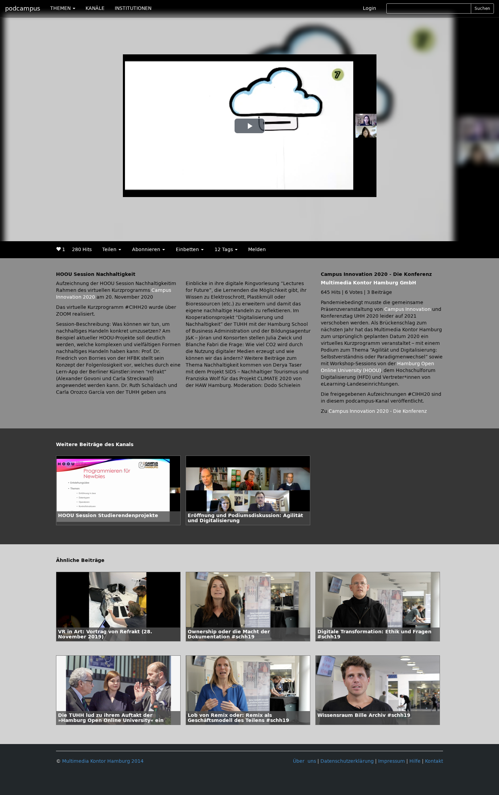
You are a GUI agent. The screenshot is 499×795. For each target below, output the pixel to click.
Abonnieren (147, 249)
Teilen (110, 249)
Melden (257, 249)
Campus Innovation (407, 309)
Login (369, 8)
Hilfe (415, 761)
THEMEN (61, 8)
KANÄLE (95, 8)
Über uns (304, 761)
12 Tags (224, 249)
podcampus (22, 8)
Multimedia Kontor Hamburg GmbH (368, 283)
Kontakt (434, 761)
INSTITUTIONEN (133, 8)
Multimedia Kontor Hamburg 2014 (103, 761)
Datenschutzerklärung (347, 761)
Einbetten (188, 249)
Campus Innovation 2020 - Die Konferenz (378, 411)
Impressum (391, 761)
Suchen (482, 8)
